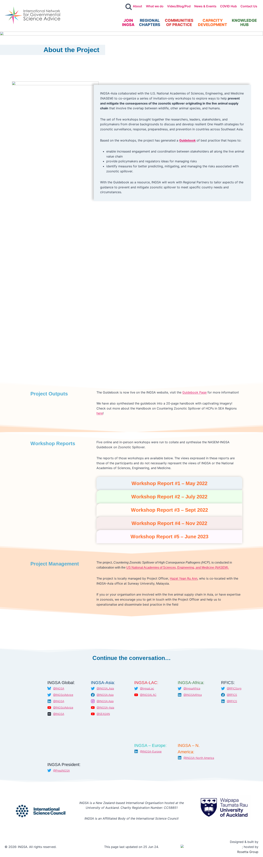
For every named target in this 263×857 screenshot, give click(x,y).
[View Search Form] (128, 6)
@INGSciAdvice (63, 694)
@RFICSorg (234, 688)
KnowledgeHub (244, 22)
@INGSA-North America (198, 757)
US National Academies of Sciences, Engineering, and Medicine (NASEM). (177, 567)
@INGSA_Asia (105, 688)
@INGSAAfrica (192, 694)
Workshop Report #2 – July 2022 (169, 497)
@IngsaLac (147, 688)
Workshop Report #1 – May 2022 (169, 483)
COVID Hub (228, 6)
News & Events (205, 6)
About (137, 6)
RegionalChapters (149, 22)
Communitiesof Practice (179, 22)
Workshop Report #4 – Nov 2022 (169, 523)
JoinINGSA (128, 22)
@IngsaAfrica (191, 688)
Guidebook (187, 140)
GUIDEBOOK (98, 62)
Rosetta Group (247, 852)
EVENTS (223, 62)
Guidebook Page (194, 392)
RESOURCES (161, 62)
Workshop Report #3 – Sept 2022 (169, 510)
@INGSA (58, 688)
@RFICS (232, 694)
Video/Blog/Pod (179, 6)
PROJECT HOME (35, 62)
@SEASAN (103, 713)
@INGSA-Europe (151, 751)
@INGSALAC (148, 694)
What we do (154, 6)
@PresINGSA (61, 770)
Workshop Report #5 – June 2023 (169, 536)
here (99, 413)
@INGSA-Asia (105, 707)
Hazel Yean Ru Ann (183, 578)
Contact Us (248, 6)
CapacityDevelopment (212, 22)
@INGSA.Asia (105, 694)
